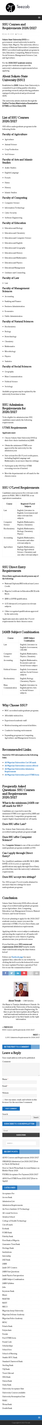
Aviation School (8, 1217)
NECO (5, 1307)
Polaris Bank (7, 1326)
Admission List (8, 1201)
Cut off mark (7, 1225)
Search (5, 1114)
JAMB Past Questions (10, 1272)
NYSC (4, 1322)
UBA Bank (6, 1377)
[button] (38, 17)
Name (5, 1079)
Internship (6, 1256)
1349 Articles (28, 1001)
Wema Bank (7, 1404)
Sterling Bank (7, 1365)
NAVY (4, 1303)
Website (5, 1093)
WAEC (4, 1400)
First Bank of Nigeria (10, 1240)
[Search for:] (21, 1143)
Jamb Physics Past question (13, 1275)
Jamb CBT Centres (9, 1268)
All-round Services (10, 1213)
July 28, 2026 (9, 34)
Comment (6, 1061)
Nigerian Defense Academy (13, 1314)
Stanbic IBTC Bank (9, 1357)
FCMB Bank (7, 1232)
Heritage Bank (8, 1248)
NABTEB (6, 1299)
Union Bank (7, 1381)
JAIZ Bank (6, 1260)
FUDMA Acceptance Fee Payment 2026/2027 (20, 1174)
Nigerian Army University (12, 1311)
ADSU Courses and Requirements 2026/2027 (20, 1157)
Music (4, 1295)
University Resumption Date (13, 1396)
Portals (5, 1334)
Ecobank (5, 1228)
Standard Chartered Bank (12, 1361)
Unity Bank (6, 1385)
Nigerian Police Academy (12, 1318)
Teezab (19, 34)
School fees (7, 1350)
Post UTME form (9, 1338)
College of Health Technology (14, 1221)
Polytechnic (7, 1330)
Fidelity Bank (7, 1236)
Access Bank (7, 1197)
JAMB (4, 1264)
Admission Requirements (12, 1205)
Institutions (7, 1252)
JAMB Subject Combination (13, 1279)
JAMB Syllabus (8, 1283)
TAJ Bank (6, 1369)
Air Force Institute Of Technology (15, 1209)
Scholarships (7, 1346)
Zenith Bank (7, 1408)
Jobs (4, 1287)
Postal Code (7, 1342)
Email (4, 1086)
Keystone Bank (8, 1291)
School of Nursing (9, 1353)
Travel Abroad (8, 1373)
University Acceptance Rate (13, 1389)
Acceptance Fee (8, 1193)
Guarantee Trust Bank (11, 1244)
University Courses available (13, 1393)
